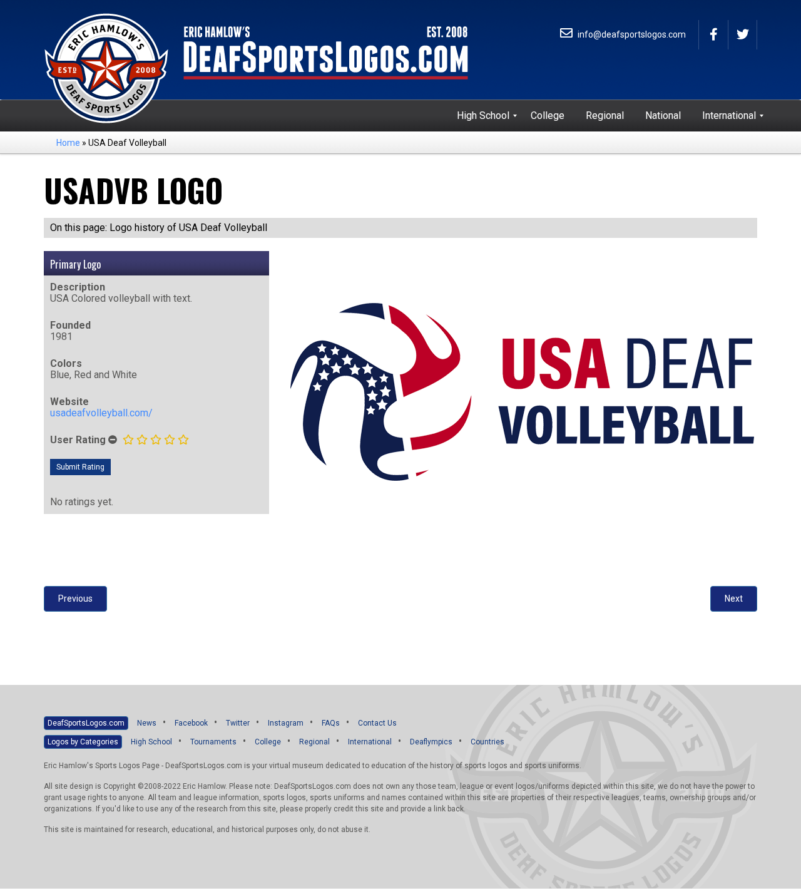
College (268, 741)
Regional (314, 741)
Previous (75, 599)
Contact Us (377, 723)
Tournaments (213, 741)
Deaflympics (431, 741)
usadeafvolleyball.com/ (101, 413)
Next (734, 599)
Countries (487, 741)
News (146, 723)
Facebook (191, 723)
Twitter (238, 723)
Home (68, 143)
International (370, 741)
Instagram (286, 723)
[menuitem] (483, 115)
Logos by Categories (83, 741)
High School (151, 741)
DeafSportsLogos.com (86, 723)
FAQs (331, 723)
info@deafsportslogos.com (631, 34)
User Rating (78, 440)
